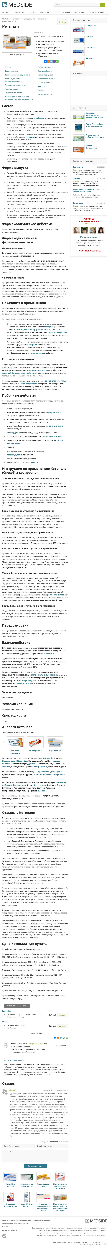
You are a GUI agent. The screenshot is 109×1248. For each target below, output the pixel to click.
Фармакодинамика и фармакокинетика (13, 80)
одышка (34, 462)
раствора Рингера (55, 595)
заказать (62, 1015)
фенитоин (49, 653)
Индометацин (55, 751)
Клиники (66, 12)
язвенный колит (28, 373)
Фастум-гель (40, 785)
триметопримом (24, 683)
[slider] (48, 1090)
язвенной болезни (11, 373)
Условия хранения (45, 79)
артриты (50, 326)
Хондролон (57, 774)
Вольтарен (61, 782)
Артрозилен (43, 771)
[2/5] (37, 32)
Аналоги (41, 86)
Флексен (6, 766)
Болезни (5, 12)
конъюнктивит (56, 426)
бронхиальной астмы (55, 381)
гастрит (60, 440)
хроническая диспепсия (40, 370)
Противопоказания (13, 89)
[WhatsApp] (57, 61)
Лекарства (44, 12)
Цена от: (63, 21)
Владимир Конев (36, 1044)
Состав (8, 67)
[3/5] (39, 32)
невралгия (62, 332)
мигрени (33, 344)
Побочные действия (13, 93)
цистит (18, 455)
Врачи (56, 12)
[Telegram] (51, 61)
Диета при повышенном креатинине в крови (83, 191)
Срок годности (44, 82)
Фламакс (38, 774)
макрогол (30, 137)
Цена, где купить (45, 94)
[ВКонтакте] (45, 61)
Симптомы (19, 12)
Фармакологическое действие (17, 75)
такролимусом (29, 680)
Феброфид (7, 785)
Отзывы (41, 90)
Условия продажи (45, 75)
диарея (18, 443)
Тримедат (77, 178)
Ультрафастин (35, 751)
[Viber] (54, 61)
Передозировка (44, 67)
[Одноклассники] (48, 61)
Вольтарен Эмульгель (15, 752)
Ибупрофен (21, 761)
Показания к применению (16, 85)
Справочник (79, 12)
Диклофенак (56, 771)
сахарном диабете (28, 383)
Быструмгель (19, 785)
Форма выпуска (11, 71)
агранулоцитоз (53, 412)
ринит (45, 436)
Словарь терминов (97, 12)
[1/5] (35, 32)
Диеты (31, 12)
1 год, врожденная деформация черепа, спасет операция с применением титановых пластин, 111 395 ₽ (89, 241)
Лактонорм (78, 203)
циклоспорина (51, 675)
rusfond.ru (89, 224)
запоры (10, 443)
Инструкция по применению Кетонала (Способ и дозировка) (18, 97)
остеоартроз (34, 329)
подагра (44, 329)
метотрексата (36, 675)
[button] (66, 742)
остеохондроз (20, 329)
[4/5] (41, 32)
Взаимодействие (45, 71)
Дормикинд (78, 167)
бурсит (52, 332)
